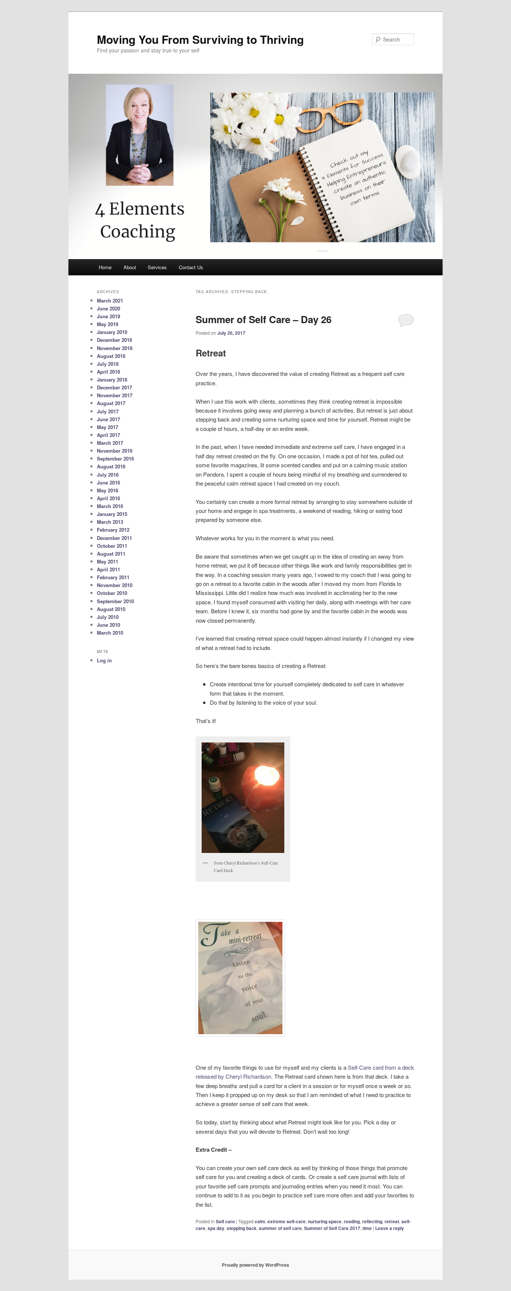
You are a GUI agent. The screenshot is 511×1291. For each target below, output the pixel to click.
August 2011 (111, 553)
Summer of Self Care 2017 (332, 1228)
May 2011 (107, 561)
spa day (216, 1228)
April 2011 (108, 569)
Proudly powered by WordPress (255, 1264)
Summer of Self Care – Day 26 (263, 319)
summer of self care (280, 1228)
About (129, 267)
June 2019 (108, 316)
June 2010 (108, 624)
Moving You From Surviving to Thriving (200, 39)
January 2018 (112, 379)
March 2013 (110, 521)
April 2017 (108, 434)
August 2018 (111, 355)
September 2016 (115, 458)
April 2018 (108, 371)
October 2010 (112, 592)
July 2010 (108, 616)
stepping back (242, 1228)
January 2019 (112, 331)
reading (352, 1221)
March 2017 (110, 442)
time (367, 1228)
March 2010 (110, 632)
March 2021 (110, 300)
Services (157, 267)
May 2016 (107, 490)
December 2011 (114, 537)
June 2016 (108, 482)
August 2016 (111, 466)
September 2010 (115, 601)
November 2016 (114, 450)
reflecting (372, 1221)
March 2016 (110, 506)
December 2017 (114, 387)
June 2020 (108, 308)
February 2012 (113, 529)
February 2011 (113, 577)
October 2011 (112, 545)
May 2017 (107, 427)
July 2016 (108, 474)
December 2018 (114, 339)
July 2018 (108, 363)
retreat (392, 1221)
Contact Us (191, 267)
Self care (225, 1221)
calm (260, 1221)
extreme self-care (286, 1221)
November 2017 (114, 395)
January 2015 (112, 513)
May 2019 (107, 324)
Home (105, 267)
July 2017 (108, 411)
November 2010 (114, 585)
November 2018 (114, 348)
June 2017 (108, 419)
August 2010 (111, 609)
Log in (104, 660)
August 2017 (111, 403)
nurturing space (325, 1221)
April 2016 (108, 498)
